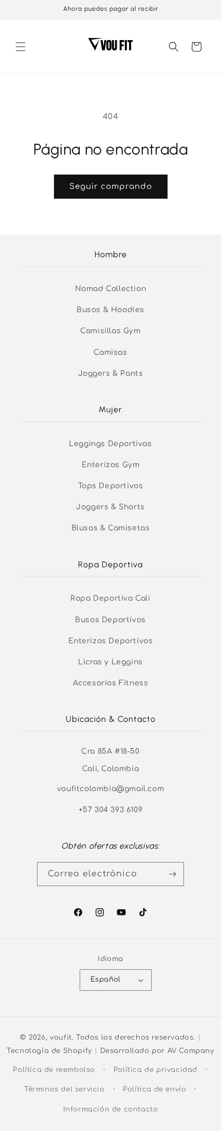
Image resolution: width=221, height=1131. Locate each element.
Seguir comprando (110, 186)
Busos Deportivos (110, 620)
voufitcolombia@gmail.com (110, 789)
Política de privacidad (155, 1070)
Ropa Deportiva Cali (110, 598)
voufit (61, 1037)
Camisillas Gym (110, 331)
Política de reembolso (54, 1070)
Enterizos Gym (111, 465)
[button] (20, 46)
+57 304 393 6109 (111, 810)
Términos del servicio (64, 1089)
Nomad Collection (110, 289)
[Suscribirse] (172, 874)
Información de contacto (110, 1109)
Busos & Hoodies (110, 310)
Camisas (110, 352)
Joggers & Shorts (110, 507)
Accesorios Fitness (111, 683)
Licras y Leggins (110, 662)
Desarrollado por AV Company (157, 1051)
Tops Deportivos (110, 486)
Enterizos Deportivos (110, 641)
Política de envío (154, 1089)
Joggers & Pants (110, 373)
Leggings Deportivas (110, 444)
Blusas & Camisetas (110, 528)
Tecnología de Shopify (49, 1051)
